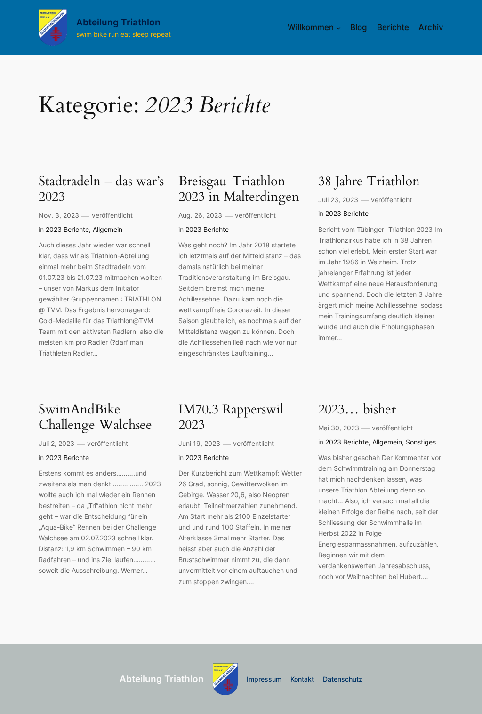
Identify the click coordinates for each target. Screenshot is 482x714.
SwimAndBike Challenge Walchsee (95, 417)
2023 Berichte (67, 229)
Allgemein (107, 229)
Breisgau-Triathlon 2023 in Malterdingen (238, 189)
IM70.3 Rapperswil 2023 (230, 417)
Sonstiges (421, 442)
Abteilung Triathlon (118, 22)
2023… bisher (357, 409)
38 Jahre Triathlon (369, 181)
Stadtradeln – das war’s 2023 (101, 189)
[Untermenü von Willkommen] (338, 27)
